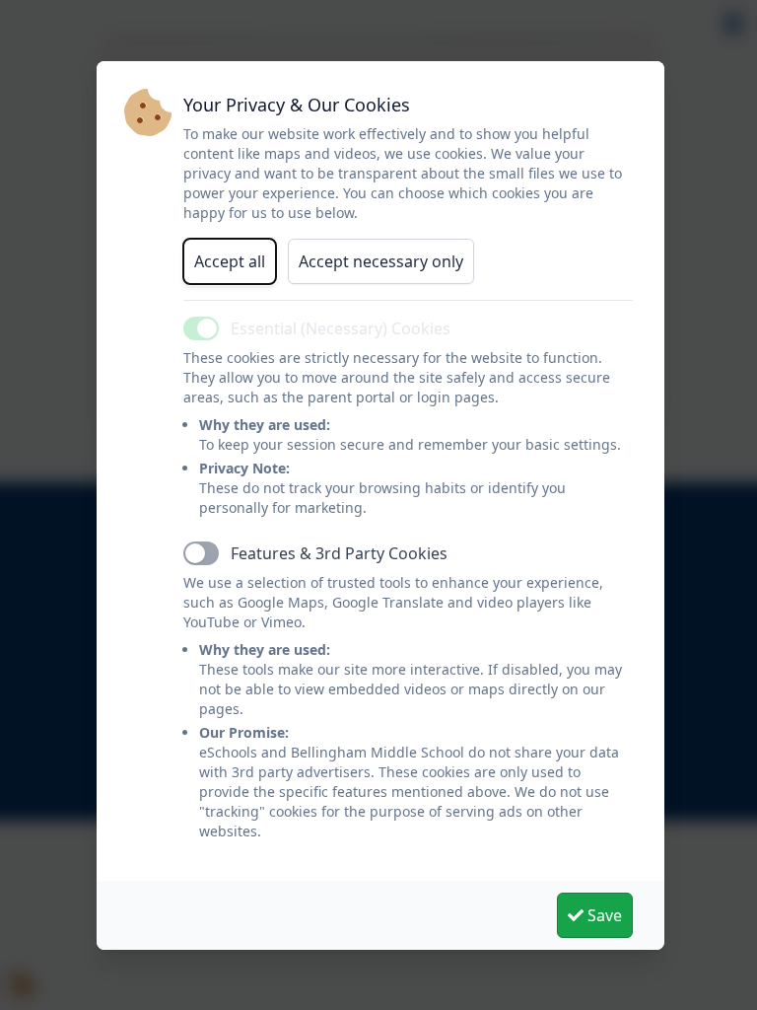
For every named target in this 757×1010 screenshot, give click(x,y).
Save (603, 915)
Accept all (229, 261)
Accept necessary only (381, 261)
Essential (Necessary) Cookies (340, 328)
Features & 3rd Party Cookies (339, 553)
